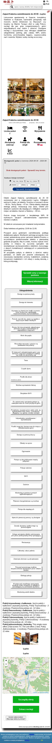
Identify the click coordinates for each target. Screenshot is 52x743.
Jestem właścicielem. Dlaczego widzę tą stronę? (16, 718)
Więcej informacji (35, 281)
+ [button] (6, 660)
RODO (27, 740)
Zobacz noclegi (26, 709)
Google (31, 734)
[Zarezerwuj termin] (48, 11)
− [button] (6, 664)
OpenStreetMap (44, 692)
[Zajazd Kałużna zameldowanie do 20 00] (16, 85)
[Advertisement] (26, 58)
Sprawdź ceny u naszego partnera (34, 274)
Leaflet (35, 692)
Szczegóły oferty (26, 700)
